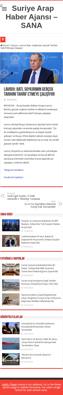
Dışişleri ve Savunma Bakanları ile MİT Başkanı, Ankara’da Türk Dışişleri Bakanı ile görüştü (40, 224)
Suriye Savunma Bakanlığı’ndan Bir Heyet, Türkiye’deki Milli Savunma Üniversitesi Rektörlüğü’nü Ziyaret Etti (39, 268)
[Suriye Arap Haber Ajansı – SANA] (31, 16)
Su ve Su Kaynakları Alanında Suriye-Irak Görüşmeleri (40, 204)
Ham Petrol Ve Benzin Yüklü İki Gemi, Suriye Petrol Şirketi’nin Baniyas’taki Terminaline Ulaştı (39, 342)
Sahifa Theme (9, 384)
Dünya (14, 45)
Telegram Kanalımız (14, 170)
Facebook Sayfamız (13, 177)
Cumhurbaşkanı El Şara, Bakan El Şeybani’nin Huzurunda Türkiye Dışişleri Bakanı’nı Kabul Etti (40, 239)
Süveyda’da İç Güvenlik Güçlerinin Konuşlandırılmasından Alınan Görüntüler (37, 326)
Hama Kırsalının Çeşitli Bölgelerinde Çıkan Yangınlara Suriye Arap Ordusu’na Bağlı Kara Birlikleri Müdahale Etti (41, 298)
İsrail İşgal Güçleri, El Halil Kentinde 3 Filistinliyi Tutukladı (23, 196)
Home (5, 45)
